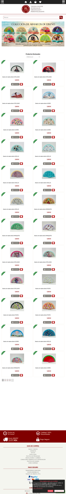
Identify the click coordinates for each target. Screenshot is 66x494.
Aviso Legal (33, 454)
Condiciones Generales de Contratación (33, 459)
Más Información (38, 488)
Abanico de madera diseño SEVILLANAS (11, 77)
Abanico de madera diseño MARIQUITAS (43, 209)
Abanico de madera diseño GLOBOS (43, 103)
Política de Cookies (33, 461)
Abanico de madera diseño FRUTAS (43, 288)
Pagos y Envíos (33, 449)
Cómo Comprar (33, 463)
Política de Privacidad (33, 456)
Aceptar (50, 491)
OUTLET (33, 452)
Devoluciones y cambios (33, 458)
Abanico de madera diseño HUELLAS (11, 156)
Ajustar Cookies (59, 491)
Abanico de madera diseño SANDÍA (43, 368)
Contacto (33, 451)
